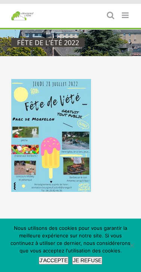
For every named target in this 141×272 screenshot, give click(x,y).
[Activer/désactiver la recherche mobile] (110, 15)
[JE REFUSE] (131, 245)
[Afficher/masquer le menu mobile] (126, 15)
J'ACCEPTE (53, 260)
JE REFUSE (87, 260)
